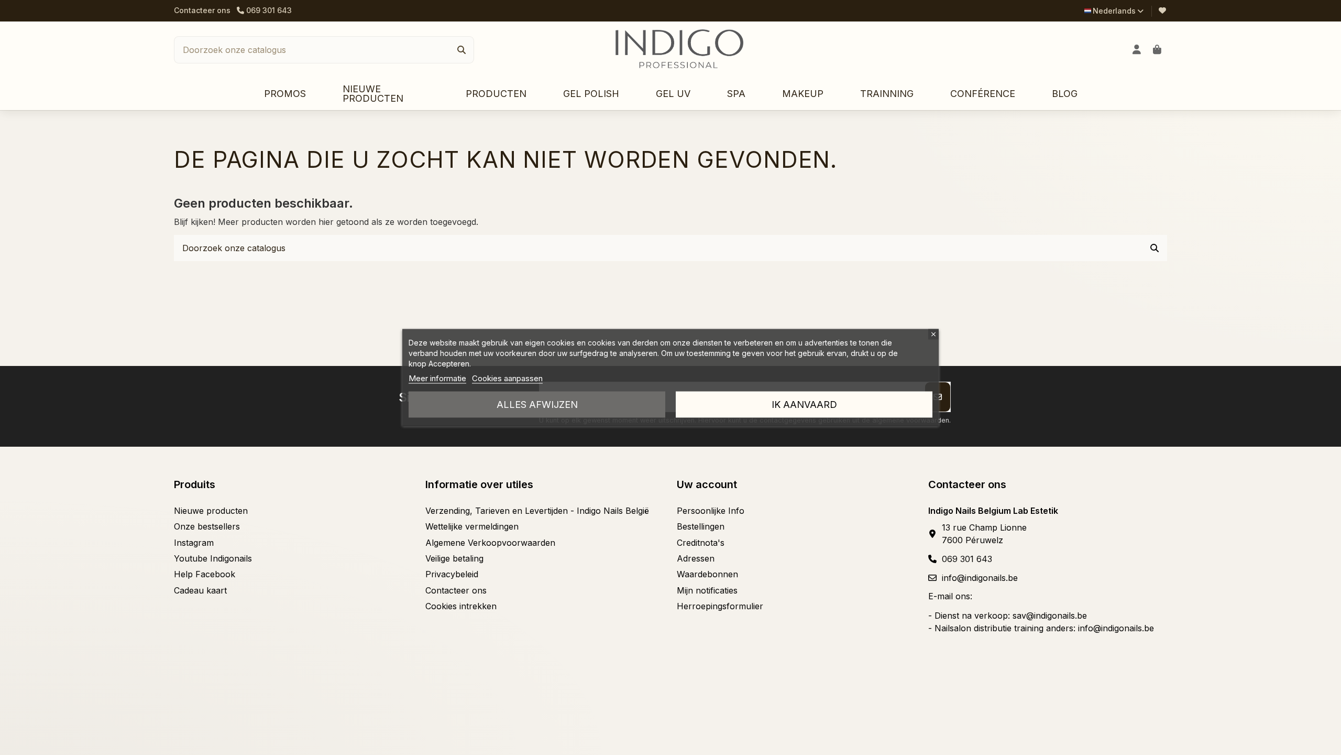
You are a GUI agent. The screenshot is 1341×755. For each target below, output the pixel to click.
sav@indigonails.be (1050, 615)
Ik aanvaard (804, 404)
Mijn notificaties (707, 590)
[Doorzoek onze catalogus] (461, 49)
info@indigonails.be (980, 578)
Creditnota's (700, 542)
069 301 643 (967, 559)
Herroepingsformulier (720, 606)
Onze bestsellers (207, 526)
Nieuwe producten (211, 510)
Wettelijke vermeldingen (472, 526)
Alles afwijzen (537, 404)
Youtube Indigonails (213, 558)
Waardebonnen (707, 574)
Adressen (696, 558)
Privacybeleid (451, 574)
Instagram (194, 542)
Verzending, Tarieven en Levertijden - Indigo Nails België (537, 510)
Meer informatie (437, 378)
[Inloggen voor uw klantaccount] (1137, 50)
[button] (496, 94)
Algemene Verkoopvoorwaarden (490, 542)
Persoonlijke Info (710, 510)
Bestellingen (700, 526)
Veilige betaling (454, 558)
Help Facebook (204, 574)
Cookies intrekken (461, 606)
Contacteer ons (202, 10)
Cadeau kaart (200, 590)
